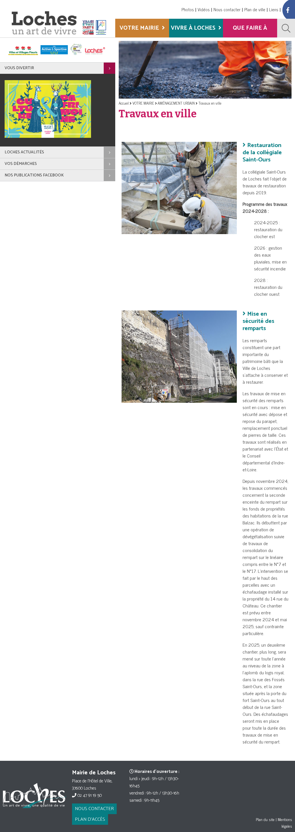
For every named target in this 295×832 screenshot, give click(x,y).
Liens (273, 9)
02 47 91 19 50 (89, 795)
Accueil (124, 103)
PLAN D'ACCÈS (90, 819)
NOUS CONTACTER (94, 809)
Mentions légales (285, 822)
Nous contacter (227, 9)
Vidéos (204, 9)
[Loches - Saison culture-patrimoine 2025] (48, 136)
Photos (187, 9)
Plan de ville (254, 9)
